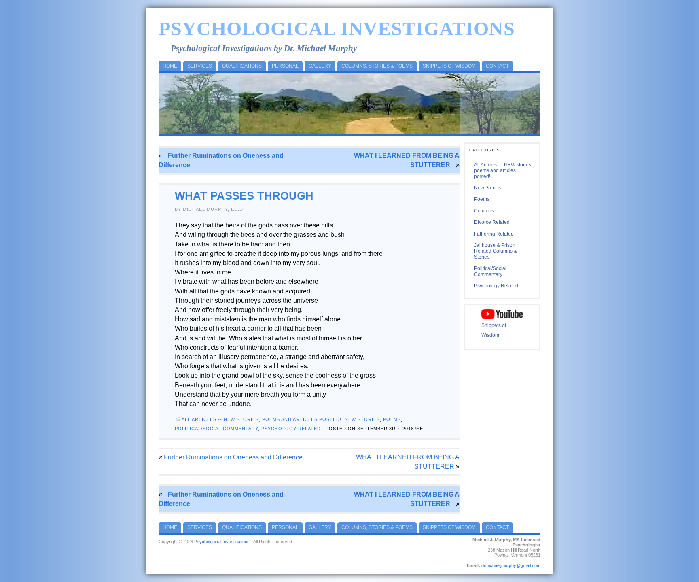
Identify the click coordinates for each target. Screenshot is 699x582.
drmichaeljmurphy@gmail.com (510, 565)
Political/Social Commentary (216, 428)
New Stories (362, 419)
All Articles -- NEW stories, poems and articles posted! (261, 419)
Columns (484, 211)
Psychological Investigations (337, 28)
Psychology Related (291, 428)
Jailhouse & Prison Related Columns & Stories (495, 251)
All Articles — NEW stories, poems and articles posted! (503, 170)
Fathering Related (494, 234)
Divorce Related (492, 222)
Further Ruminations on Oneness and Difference (233, 457)
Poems (392, 419)
